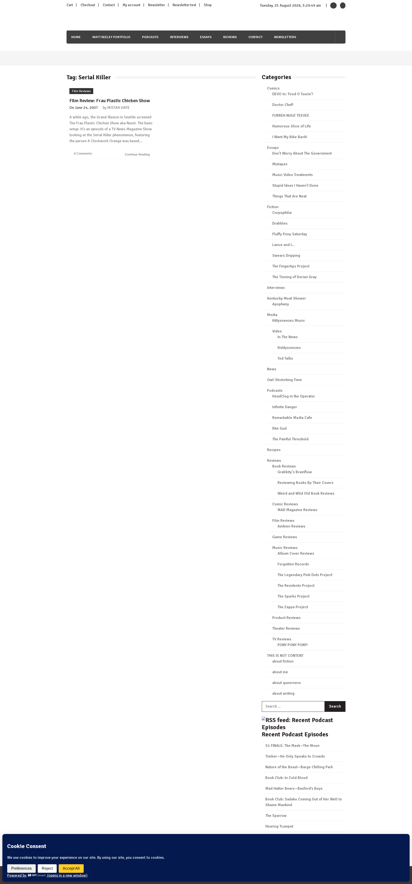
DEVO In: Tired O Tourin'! (292, 94)
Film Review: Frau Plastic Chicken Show (109, 101)
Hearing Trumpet (279, 826)
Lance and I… (283, 244)
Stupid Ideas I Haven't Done (295, 185)
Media (272, 314)
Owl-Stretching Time (284, 379)
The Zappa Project (293, 607)
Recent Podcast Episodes (295, 734)
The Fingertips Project (290, 266)
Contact (109, 5)
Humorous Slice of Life (291, 126)
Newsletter (156, 5)
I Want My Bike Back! (289, 137)
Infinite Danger (284, 407)
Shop (208, 5)
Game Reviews (284, 537)
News (271, 369)
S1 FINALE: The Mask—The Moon (292, 745)
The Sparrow (276, 815)
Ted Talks (285, 358)
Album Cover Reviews (296, 553)
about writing (283, 693)
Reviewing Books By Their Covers (306, 482)
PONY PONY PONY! (293, 645)
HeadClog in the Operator (293, 396)
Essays (205, 37)
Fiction (272, 207)
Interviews (179, 37)
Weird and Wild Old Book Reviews (306, 493)
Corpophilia (282, 212)
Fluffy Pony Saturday (289, 234)
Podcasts (150, 37)
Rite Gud (279, 428)
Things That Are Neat (289, 196)
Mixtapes (280, 164)
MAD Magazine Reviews (297, 509)
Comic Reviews (285, 504)
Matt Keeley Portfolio (111, 37)
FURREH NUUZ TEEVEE (290, 115)
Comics (273, 88)
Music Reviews (285, 547)
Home (76, 37)
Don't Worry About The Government (302, 153)
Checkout (88, 5)
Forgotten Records (293, 564)
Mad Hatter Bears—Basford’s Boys (294, 788)
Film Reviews (81, 91)
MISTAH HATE (118, 107)
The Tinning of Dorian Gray (294, 277)
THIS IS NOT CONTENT (285, 655)
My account (131, 5)
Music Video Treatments (292, 174)
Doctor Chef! (282, 104)
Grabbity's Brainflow (295, 472)
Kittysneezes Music (288, 320)
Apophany (280, 304)
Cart (70, 5)
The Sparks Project (293, 596)
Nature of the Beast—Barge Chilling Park (299, 767)
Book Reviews (284, 466)
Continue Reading (137, 154)
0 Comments (83, 153)
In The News (288, 337)
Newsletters (285, 37)
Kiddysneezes (289, 347)
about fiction (283, 661)
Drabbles (280, 223)
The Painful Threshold (290, 439)
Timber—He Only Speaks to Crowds (295, 756)
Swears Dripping (286, 255)
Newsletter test (184, 5)
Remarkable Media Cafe (292, 417)
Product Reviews (286, 617)
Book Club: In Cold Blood (286, 777)
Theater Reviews (286, 628)
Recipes (274, 449)
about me (280, 672)
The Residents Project (296, 585)
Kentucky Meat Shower (286, 298)
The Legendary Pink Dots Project (305, 575)
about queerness (286, 682)
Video (277, 331)
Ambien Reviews (291, 526)
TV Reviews (281, 639)
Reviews (230, 37)
